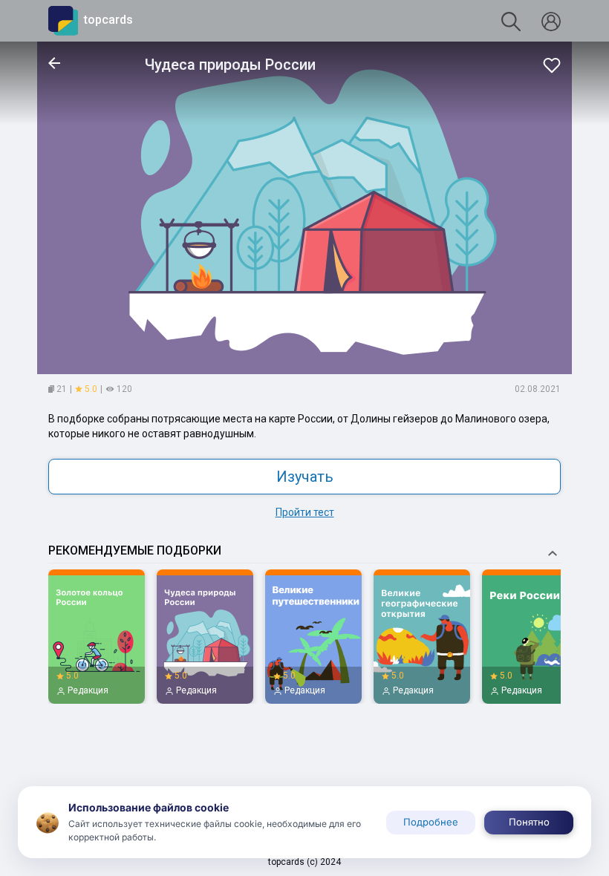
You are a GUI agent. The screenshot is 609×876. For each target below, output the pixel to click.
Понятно (529, 822)
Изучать (304, 477)
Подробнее (430, 822)
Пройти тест (305, 512)
